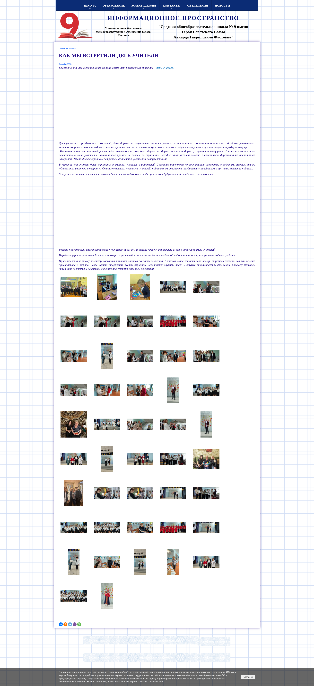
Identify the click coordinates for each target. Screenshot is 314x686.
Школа (90, 5)
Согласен (248, 677)
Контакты (171, 5)
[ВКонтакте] (61, 624)
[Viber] (75, 624)
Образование (114, 5)
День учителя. (165, 68)
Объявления (197, 5)
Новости (222, 5)
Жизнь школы (143, 5)
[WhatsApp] (79, 624)
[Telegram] (70, 624)
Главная (62, 48)
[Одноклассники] (65, 624)
